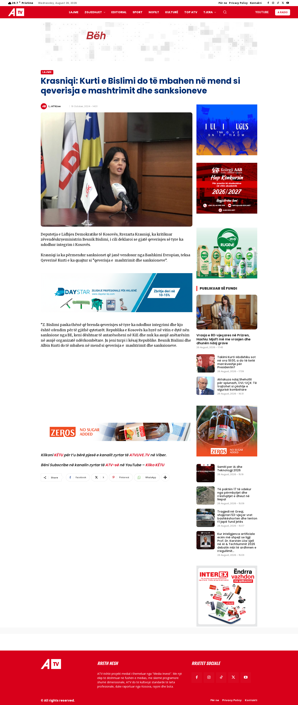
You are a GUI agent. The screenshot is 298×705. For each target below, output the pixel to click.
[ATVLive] (44, 106)
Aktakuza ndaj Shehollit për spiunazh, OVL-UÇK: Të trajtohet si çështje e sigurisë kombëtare (237, 384)
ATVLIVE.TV (139, 454)
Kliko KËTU (154, 464)
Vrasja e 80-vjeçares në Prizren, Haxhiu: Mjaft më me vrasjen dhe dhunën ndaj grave (223, 339)
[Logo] (17, 12)
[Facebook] (268, 3)
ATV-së (112, 464)
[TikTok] (277, 3)
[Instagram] (273, 3)
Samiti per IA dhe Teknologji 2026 (229, 468)
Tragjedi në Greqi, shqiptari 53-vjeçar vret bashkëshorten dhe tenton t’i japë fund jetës (237, 516)
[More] (165, 477)
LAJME (47, 72)
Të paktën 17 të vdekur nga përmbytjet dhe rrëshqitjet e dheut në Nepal (234, 494)
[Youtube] (287, 3)
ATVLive (56, 106)
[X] (282, 3)
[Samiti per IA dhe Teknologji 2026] (205, 473)
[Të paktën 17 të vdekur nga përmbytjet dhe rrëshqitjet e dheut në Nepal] (205, 495)
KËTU (58, 454)
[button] (225, 12)
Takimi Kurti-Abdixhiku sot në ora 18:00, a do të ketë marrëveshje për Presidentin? (236, 362)
